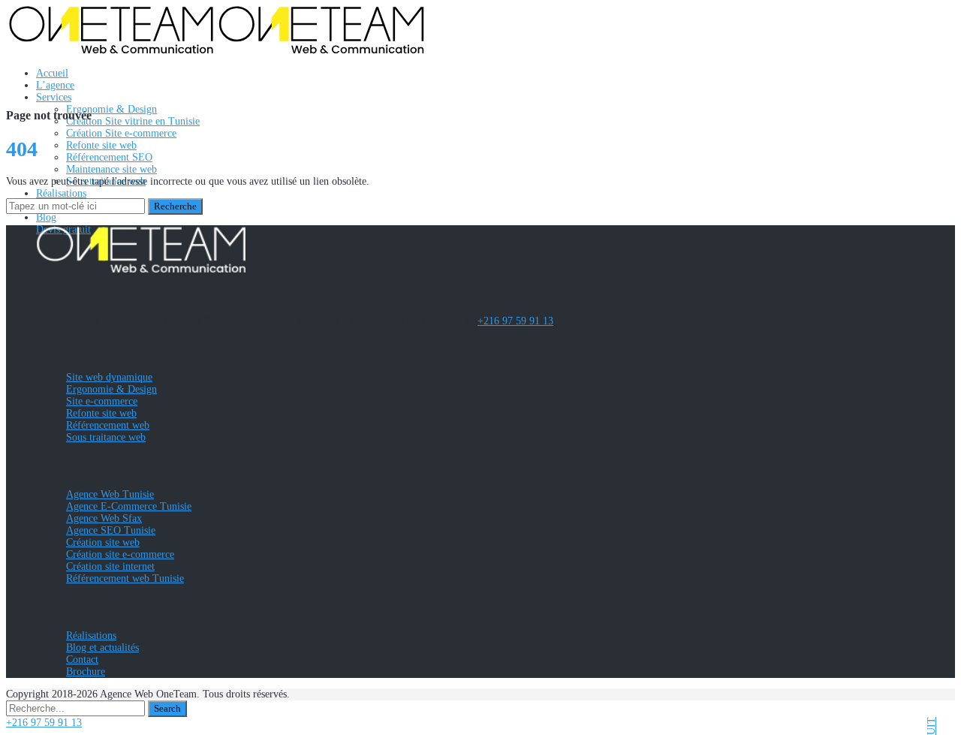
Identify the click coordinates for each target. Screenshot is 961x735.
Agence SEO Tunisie (110, 530)
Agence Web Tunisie (110, 494)
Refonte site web (101, 145)
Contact (82, 659)
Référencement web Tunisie (125, 578)
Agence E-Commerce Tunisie (128, 506)
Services (53, 97)
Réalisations (61, 193)
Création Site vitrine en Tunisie (133, 121)
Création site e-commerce (120, 554)
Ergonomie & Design (111, 109)
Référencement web (107, 425)
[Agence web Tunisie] (216, 50)
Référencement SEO (109, 157)
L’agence (55, 85)
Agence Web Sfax (104, 518)
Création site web (103, 542)
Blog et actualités (102, 647)
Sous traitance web (106, 437)
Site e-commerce (101, 401)
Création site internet (110, 566)
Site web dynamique (109, 377)
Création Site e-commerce (121, 133)
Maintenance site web (111, 169)
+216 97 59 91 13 (515, 321)
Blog (46, 217)
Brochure (85, 671)
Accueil (52, 73)
